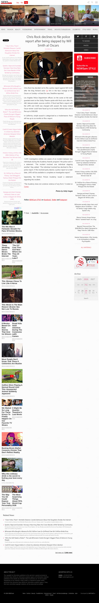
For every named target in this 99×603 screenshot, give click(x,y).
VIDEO (86, 50)
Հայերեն (35, 213)
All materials (86, 247)
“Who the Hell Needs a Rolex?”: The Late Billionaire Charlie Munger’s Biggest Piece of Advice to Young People (38, 539)
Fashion (10, 29)
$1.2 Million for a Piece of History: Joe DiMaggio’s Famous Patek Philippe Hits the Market (86, 184)
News (3, 29)
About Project (9, 572)
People (95, 29)
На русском (44, 213)
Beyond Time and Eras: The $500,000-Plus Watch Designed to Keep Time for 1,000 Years (86, 228)
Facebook (47, 200)
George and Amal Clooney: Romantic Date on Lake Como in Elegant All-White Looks (86, 195)
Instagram (63, 200)
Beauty (17, 29)
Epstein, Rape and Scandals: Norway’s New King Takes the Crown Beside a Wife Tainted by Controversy (39, 525)
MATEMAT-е (91, 593)
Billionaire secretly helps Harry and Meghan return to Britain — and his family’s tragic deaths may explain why (86, 207)
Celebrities (76, 29)
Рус (22, 2)
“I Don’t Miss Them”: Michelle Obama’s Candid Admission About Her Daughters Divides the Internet (38, 520)
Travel (50, 29)
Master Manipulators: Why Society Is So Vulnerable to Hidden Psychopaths (86, 239)
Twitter (26, 187)
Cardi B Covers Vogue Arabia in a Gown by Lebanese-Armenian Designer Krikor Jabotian (34, 545)
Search (86, 298)
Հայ (18, 2)
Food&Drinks (27, 29)
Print (27, 213)
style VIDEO (86, 29)
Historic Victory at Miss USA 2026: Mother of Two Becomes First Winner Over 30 (86, 173)
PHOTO (86, 45)
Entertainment (39, 29)
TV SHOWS (86, 41)
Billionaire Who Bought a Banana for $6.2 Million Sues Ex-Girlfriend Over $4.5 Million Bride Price (36, 531)
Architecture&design (62, 29)
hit (47, 91)
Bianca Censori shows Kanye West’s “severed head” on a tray (86, 218)
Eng (26, 2)
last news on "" (64, 552)
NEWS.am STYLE (35, 200)
